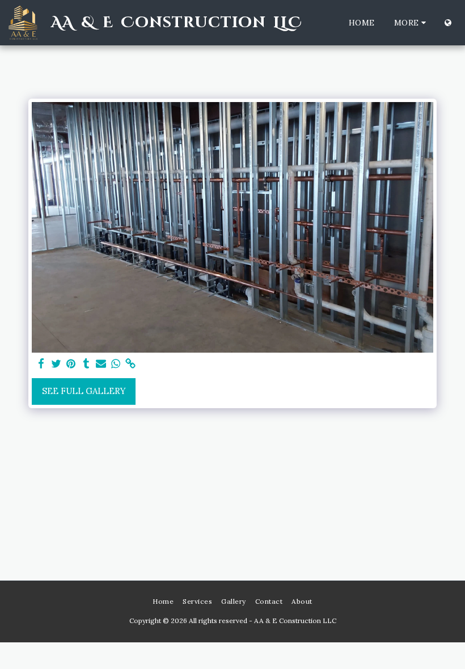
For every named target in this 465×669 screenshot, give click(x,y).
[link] (130, 364)
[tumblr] (86, 364)
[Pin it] (71, 364)
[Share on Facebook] (41, 364)
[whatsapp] (116, 364)
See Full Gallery (84, 391)
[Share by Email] (101, 364)
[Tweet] (56, 364)
